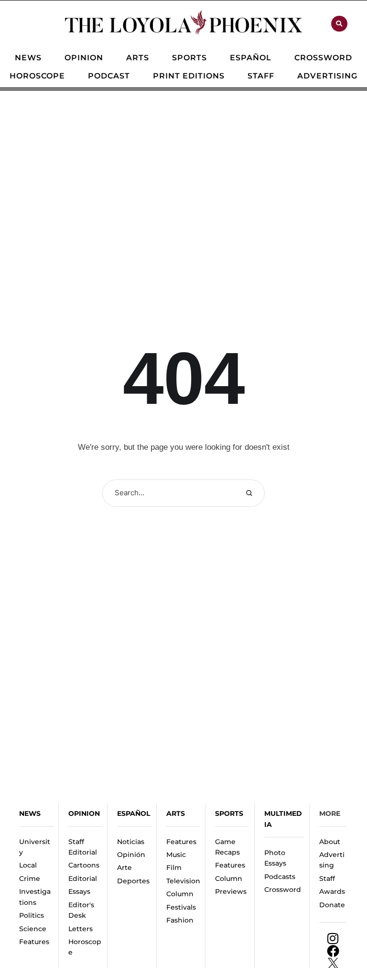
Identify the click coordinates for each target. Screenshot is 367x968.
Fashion (180, 920)
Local (28, 865)
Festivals (181, 907)
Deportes (133, 881)
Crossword (282, 889)
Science (32, 928)
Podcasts (279, 876)
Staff (327, 878)
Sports (229, 813)
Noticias (130, 841)
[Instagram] (333, 938)
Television (183, 881)
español (133, 813)
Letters (80, 928)
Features (34, 941)
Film (174, 867)
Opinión (131, 854)
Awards (332, 891)
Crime (29, 878)
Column (180, 894)
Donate (332, 905)
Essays (79, 891)
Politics (31, 915)
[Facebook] (333, 951)
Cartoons (83, 865)
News (30, 813)
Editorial (82, 878)
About (329, 841)
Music (176, 854)
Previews (231, 891)
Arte (124, 867)
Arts (175, 813)
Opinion (84, 813)
